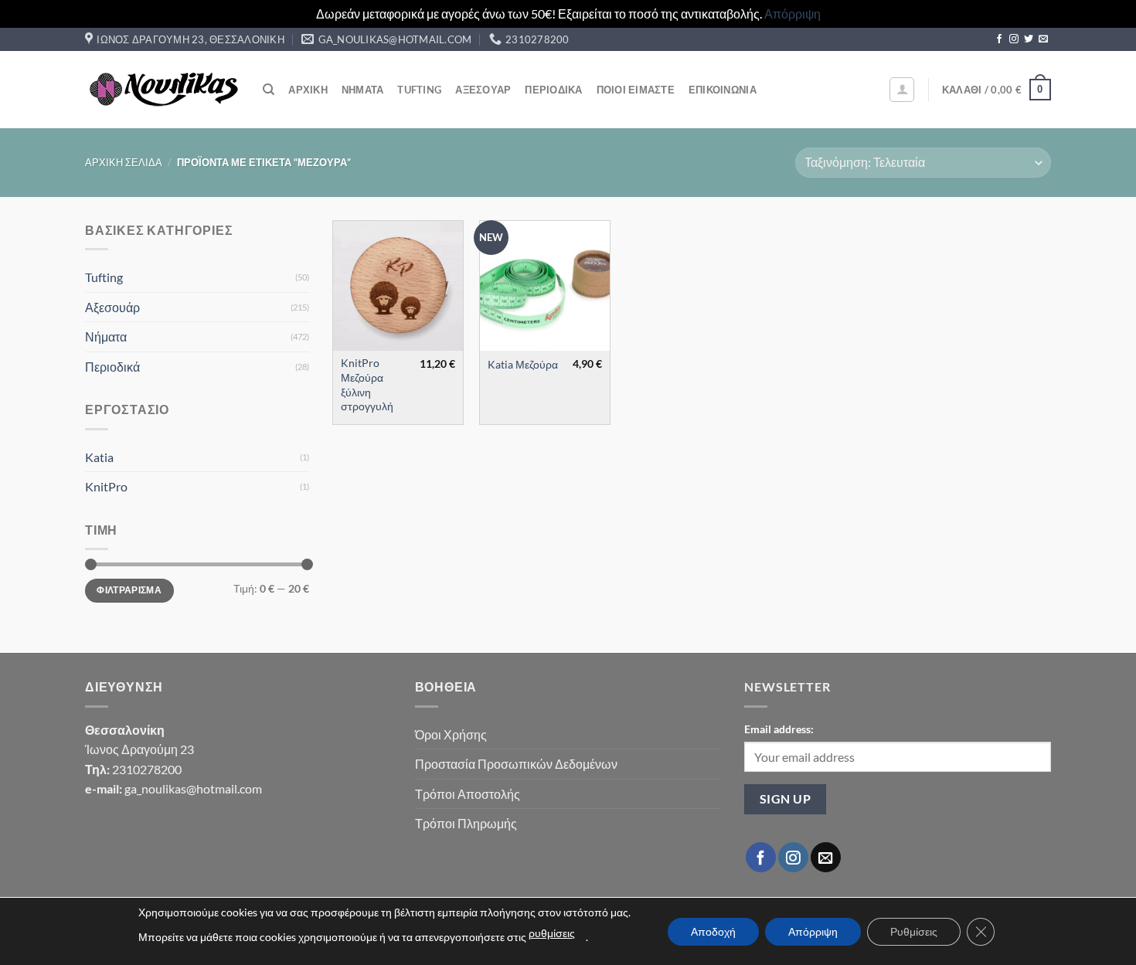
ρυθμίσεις (552, 933)
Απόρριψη (792, 13)
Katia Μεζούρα (523, 364)
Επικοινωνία (723, 89)
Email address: (779, 729)
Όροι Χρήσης (451, 734)
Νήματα (363, 89)
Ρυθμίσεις (913, 931)
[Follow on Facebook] (999, 39)
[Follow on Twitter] (1028, 39)
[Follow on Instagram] (1014, 39)
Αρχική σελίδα (123, 162)
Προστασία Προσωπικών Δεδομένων (516, 763)
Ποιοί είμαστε (636, 89)
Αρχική (308, 89)
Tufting (419, 89)
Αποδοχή (713, 931)
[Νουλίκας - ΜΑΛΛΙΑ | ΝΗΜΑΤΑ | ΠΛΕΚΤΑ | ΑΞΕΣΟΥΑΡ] (162, 89)
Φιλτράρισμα (129, 590)
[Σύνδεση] (901, 89)
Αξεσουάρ (483, 89)
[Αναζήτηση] (268, 89)
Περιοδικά (553, 89)
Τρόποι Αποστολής (467, 794)
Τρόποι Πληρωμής (466, 823)
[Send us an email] (1043, 39)
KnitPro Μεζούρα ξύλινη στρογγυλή (367, 384)
